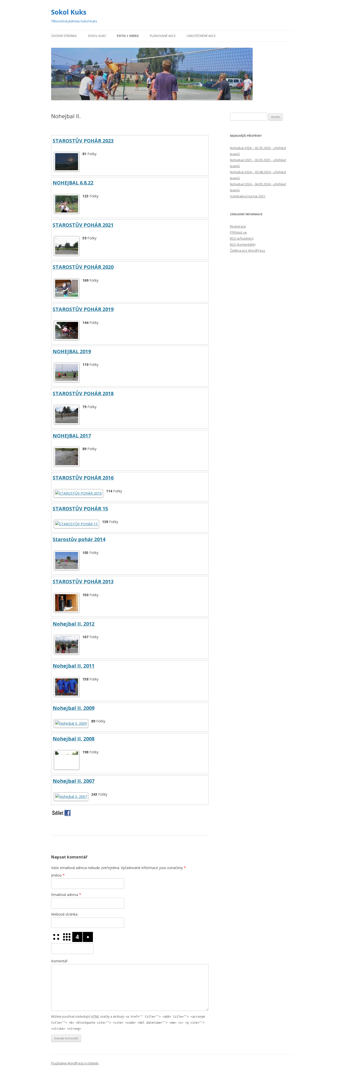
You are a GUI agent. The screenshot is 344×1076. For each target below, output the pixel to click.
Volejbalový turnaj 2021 (247, 196)
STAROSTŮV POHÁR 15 (80, 508)
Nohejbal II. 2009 (73, 708)
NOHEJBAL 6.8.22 (73, 182)
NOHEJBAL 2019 (72, 351)
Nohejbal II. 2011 (73, 665)
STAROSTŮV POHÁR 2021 (83, 225)
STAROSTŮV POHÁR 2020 (83, 267)
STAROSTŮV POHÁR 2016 (83, 477)
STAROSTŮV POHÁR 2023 (83, 140)
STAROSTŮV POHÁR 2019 (83, 309)
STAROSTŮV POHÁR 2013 (83, 581)
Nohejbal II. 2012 (73, 623)
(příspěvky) (241, 238)
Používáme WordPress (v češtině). (75, 1063)
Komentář (59, 961)
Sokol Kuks (68, 12)
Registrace (238, 226)
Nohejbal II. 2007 (73, 781)
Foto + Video (128, 36)
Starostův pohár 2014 (79, 539)
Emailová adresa (66, 894)
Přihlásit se (238, 232)
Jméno (58, 875)
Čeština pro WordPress (247, 250)
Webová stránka (64, 914)
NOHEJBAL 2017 (72, 435)
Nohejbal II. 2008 (73, 738)
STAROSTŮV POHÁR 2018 (83, 393)
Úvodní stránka (64, 36)
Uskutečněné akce (201, 36)
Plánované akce (163, 36)
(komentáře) (242, 244)
